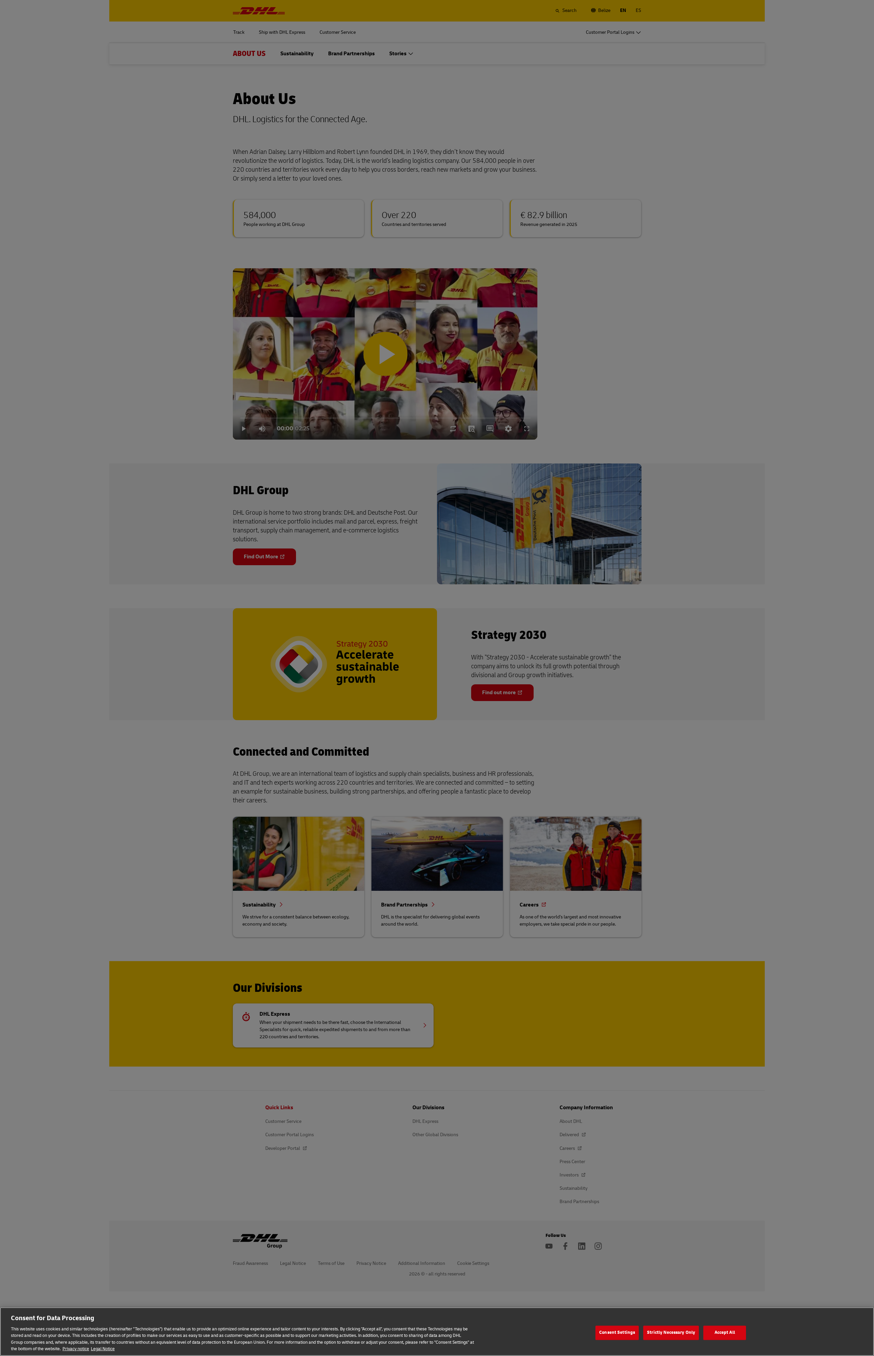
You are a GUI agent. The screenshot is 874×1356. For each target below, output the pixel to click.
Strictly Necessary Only (671, 1333)
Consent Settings (617, 1333)
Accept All (725, 1333)
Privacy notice (75, 1349)
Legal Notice (103, 1349)
